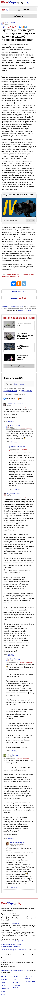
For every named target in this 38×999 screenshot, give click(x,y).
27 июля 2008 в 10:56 (10, 758)
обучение (5, 277)
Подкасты (4, 991)
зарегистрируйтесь (10, 390)
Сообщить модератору (23, 407)
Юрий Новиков (12, 755)
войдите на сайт (26, 390)
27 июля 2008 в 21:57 (10, 407)
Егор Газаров (15, 425)
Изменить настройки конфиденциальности (14, 970)
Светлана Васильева (17, 446)
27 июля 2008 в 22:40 (12, 662)
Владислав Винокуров (15, 404)
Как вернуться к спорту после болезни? (23, 357)
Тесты (3, 985)
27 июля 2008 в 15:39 (10, 497)
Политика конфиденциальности (11, 944)
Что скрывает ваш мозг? (24, 324)
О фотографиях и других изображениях (13, 949)
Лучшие (22, 384)
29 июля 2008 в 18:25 (15, 449)
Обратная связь (30, 981)
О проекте (16, 976)
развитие (26, 274)
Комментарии (5, 988)
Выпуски (3, 976)
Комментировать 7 (19, 291)
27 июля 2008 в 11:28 (12, 846)
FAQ (14, 979)
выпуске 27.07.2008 (24, 310)
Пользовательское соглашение (11, 946)
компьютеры (11, 274)
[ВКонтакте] (20, 27)
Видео (3, 994)
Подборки (4, 979)
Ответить (11, 421)
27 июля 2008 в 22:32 (12, 429)
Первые (16, 384)
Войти (28, 4)
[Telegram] (25, 27)
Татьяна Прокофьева (17, 843)
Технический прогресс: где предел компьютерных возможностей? (25, 336)
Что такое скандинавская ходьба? (23, 346)
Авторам (15, 982)
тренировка (14, 277)
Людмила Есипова (14, 494)
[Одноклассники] (23, 27)
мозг (33, 274)
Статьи (3, 982)
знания (19, 274)
